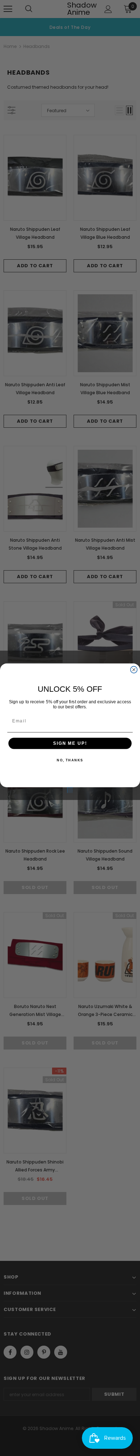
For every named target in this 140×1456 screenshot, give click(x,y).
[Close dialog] (133, 669)
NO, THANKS (70, 760)
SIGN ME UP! (70, 743)
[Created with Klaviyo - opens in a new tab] (70, 790)
